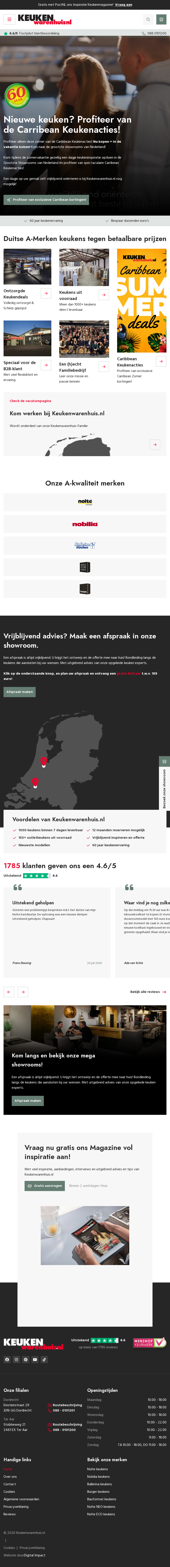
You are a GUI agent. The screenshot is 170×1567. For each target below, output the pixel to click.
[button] (9, 992)
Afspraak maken (19, 692)
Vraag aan (123, 5)
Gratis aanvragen (48, 1186)
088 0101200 (156, 33)
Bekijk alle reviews (145, 992)
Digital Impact (34, 1555)
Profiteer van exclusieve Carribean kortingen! (49, 200)
